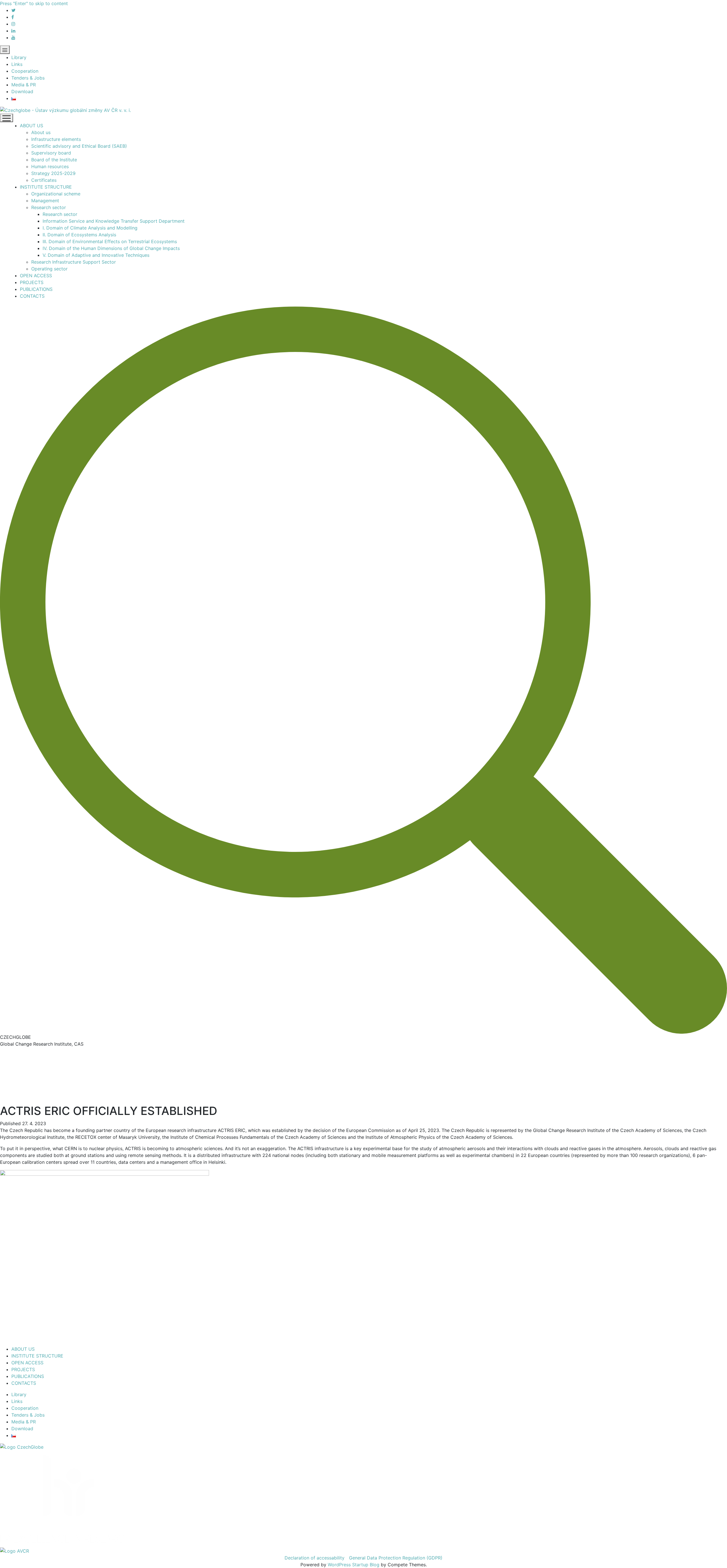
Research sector (48, 207)
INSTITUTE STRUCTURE (46, 187)
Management (45, 200)
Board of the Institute (54, 159)
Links (16, 64)
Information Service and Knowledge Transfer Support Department (114, 221)
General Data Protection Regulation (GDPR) (395, 1558)
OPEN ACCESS (36, 275)
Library (18, 57)
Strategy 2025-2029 (53, 173)
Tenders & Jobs (28, 78)
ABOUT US (31, 125)
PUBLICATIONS (36, 289)
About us (41, 132)
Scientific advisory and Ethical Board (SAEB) (79, 146)
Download (22, 91)
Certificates (44, 180)
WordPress (339, 1564)
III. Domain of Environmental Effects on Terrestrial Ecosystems (110, 241)
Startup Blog (365, 1564)
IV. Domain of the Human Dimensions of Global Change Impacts (111, 248)
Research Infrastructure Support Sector (73, 262)
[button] (363, 670)
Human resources (50, 166)
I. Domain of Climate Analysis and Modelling (90, 228)
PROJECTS (31, 282)
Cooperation (24, 71)
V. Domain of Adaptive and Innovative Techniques (96, 255)
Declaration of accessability (314, 1558)
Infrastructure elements (56, 139)
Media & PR (23, 84)
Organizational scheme (55, 194)
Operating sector (49, 269)
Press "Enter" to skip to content (34, 3)
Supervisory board (51, 153)
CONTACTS (32, 296)
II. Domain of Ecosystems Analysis (79, 234)
